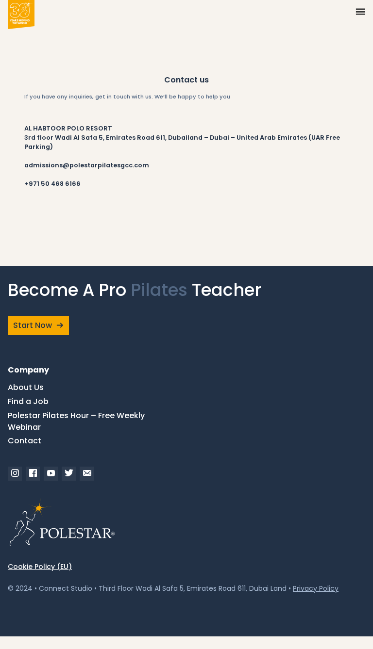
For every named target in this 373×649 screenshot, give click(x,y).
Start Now (32, 325)
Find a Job (28, 401)
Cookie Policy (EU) (40, 566)
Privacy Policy (316, 588)
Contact (24, 440)
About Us (26, 387)
